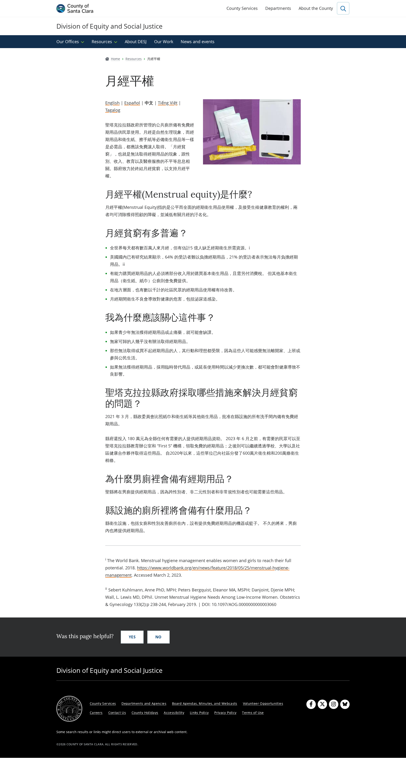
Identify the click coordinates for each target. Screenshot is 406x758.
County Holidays (145, 712)
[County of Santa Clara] (75, 8)
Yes (132, 637)
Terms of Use (253, 712)
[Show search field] (343, 8)
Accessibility (174, 712)
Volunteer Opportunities (263, 703)
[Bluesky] (345, 704)
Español (132, 103)
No (158, 637)
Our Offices (67, 41)
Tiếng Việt (167, 103)
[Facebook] (311, 704)
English (112, 103)
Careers (96, 712)
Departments (278, 8)
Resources (102, 41)
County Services (242, 8)
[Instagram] (333, 704)
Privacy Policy (225, 712)
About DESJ (136, 41)
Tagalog (112, 110)
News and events (198, 41)
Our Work (163, 41)
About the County (316, 8)
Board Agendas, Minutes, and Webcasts (204, 703)
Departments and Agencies (143, 703)
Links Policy (199, 712)
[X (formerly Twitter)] (322, 704)
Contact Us (117, 712)
